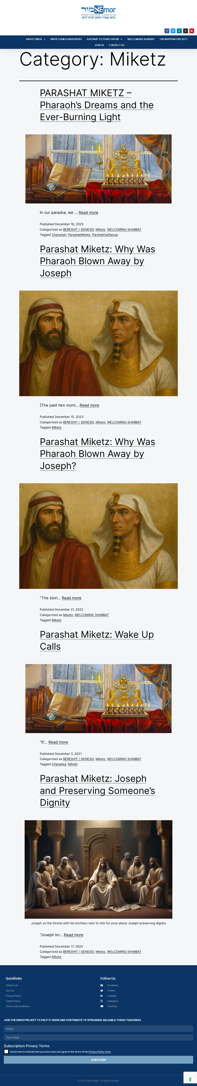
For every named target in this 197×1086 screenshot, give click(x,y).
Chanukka (59, 764)
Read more (88, 212)
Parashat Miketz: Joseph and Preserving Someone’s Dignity (97, 790)
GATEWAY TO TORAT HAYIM (103, 39)
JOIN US (99, 45)
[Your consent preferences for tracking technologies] (190, 1079)
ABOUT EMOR (34, 39)
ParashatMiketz (79, 235)
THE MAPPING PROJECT (173, 39)
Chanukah (59, 235)
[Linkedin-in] (179, 30)
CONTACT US (116, 45)
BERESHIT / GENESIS (78, 229)
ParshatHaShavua (105, 235)
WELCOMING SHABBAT (141, 39)
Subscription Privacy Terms (26, 1046)
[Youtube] (191, 30)
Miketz (100, 229)
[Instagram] (185, 30)
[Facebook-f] (166, 30)
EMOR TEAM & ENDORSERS (66, 39)
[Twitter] (173, 30)
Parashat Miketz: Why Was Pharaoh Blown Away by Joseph (97, 261)
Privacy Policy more (99, 1051)
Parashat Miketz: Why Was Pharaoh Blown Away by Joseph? (97, 453)
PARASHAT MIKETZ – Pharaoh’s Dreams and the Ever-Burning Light (97, 105)
